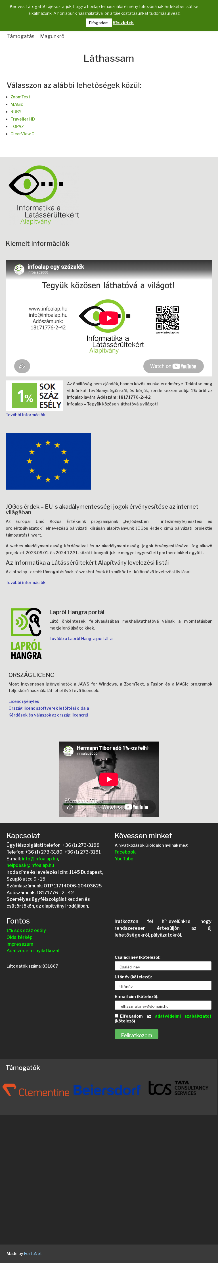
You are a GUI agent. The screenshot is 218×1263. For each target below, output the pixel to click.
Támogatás (20, 36)
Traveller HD (23, 119)
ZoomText (20, 96)
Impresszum (20, 944)
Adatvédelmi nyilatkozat (33, 950)
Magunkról (53, 36)
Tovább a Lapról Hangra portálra (80, 638)
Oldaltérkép (19, 937)
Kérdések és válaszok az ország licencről (48, 715)
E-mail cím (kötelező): (136, 996)
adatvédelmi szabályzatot (183, 1016)
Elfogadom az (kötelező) (163, 1018)
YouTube (124, 859)
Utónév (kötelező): (133, 976)
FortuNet (33, 1253)
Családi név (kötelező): (137, 957)
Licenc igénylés (24, 701)
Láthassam (108, 58)
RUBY (16, 111)
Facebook (125, 852)
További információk (25, 414)
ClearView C (22, 133)
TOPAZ (17, 126)
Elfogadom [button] (98, 22)
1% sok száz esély (26, 930)
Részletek (123, 22)
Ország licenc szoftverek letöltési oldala (49, 708)
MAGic (17, 104)
